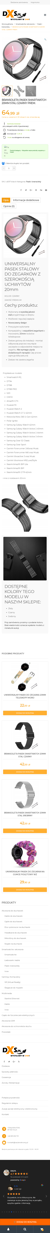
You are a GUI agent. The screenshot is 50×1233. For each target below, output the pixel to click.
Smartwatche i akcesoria (25, 24)
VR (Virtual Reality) (12, 982)
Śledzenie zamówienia (19, 2)
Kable (7, 1004)
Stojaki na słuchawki (13, 944)
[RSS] (19, 1061)
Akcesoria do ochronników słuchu (17, 1026)
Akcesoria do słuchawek (12, 911)
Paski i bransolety (33, 181)
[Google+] (14, 1061)
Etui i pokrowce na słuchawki (17, 927)
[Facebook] (4, 1061)
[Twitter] (9, 1061)
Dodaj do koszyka (25, 713)
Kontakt (5, 1114)
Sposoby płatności (10, 1072)
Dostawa (10, 134)
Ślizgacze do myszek (14, 988)
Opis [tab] (6, 200)
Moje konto (35, 2)
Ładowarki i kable (12, 960)
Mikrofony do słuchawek (15, 938)
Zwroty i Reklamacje (11, 1083)
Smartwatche (11, 955)
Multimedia (7, 993)
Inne (7, 971)
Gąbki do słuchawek (13, 921)
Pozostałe (6, 1032)
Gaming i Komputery (11, 977)
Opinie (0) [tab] (9, 206)
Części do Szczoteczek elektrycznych (18, 1015)
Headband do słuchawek (16, 933)
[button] (45, 40)
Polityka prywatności (11, 1098)
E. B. (16, 1186)
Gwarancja (6, 1077)
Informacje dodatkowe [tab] (26, 200)
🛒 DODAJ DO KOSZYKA (25, 1222)
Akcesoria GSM (8, 1021)
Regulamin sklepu (10, 1103)
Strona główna (7, 24)
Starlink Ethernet (12, 998)
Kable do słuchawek (13, 916)
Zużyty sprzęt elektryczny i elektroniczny (19, 1109)
